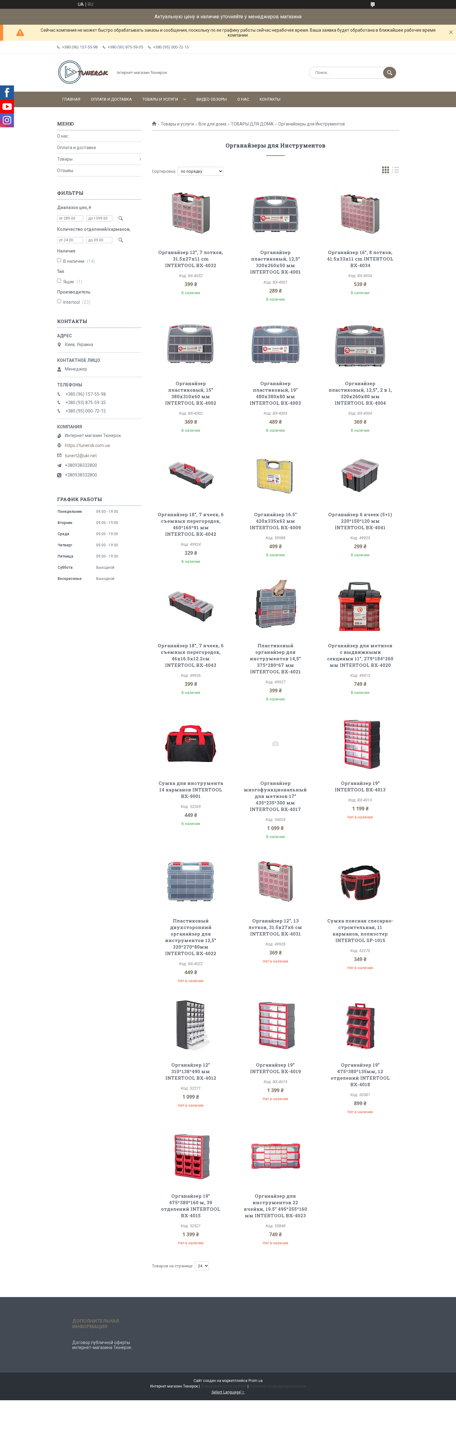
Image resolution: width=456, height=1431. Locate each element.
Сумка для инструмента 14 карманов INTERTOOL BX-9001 (191, 789)
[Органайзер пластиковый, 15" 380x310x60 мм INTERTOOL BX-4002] (190, 344)
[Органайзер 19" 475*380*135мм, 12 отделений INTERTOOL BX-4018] (360, 1025)
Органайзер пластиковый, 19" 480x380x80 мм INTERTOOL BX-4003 (275, 393)
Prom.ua (255, 1381)
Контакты (270, 99)
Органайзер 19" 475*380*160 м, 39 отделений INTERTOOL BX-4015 (190, 1206)
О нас (243, 99)
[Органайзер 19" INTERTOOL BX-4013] (360, 744)
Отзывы (65, 170)
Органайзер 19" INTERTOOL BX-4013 (360, 786)
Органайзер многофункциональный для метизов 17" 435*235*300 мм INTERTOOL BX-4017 (275, 796)
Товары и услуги (160, 99)
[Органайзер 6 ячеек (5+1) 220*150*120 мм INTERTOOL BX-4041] (360, 475)
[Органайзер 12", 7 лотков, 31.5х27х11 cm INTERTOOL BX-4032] (190, 213)
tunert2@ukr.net (81, 455)
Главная (71, 99)
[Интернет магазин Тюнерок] (83, 83)
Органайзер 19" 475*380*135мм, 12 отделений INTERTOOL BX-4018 (360, 1074)
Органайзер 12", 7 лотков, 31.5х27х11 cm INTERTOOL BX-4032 (190, 258)
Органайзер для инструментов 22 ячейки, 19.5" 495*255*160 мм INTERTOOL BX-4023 (275, 1206)
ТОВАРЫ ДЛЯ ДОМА (252, 123)
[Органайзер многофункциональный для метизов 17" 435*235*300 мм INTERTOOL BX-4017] (275, 744)
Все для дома (212, 123)
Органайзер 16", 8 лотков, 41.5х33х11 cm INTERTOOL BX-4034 (360, 258)
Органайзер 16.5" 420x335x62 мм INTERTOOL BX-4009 (275, 521)
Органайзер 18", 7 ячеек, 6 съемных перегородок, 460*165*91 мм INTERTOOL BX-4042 (191, 524)
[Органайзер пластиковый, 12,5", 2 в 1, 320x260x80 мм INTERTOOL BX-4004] (360, 344)
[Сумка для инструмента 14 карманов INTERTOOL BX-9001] (190, 744)
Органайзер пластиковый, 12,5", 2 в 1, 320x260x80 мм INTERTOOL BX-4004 (360, 393)
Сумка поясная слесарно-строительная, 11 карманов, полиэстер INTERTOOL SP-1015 (360, 930)
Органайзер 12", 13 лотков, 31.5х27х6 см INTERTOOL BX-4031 (275, 927)
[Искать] (389, 73)
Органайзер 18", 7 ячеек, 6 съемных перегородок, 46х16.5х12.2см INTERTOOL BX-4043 (191, 655)
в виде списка (395, 171)
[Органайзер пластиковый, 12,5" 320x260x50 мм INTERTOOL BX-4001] (275, 213)
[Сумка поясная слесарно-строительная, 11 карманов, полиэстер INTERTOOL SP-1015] (360, 881)
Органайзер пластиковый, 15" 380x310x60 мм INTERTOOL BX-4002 (190, 393)
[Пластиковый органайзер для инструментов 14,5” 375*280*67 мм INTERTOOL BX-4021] (275, 606)
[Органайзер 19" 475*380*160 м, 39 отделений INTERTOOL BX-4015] (190, 1156)
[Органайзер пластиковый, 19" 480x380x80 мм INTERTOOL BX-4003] (275, 344)
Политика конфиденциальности (277, 1386)
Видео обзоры (211, 99)
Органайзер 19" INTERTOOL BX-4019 (275, 1068)
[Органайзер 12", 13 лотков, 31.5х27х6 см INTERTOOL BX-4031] (275, 881)
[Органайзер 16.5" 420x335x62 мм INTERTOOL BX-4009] (275, 475)
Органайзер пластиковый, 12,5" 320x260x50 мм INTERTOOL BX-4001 (275, 262)
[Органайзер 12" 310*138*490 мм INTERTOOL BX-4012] (190, 1025)
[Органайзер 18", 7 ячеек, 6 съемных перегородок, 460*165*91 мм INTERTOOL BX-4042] (190, 475)
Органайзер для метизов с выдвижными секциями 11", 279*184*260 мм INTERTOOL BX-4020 (360, 655)
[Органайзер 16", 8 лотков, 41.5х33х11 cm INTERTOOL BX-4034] (360, 213)
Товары (65, 159)
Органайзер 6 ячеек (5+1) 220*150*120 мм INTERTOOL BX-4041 (360, 521)
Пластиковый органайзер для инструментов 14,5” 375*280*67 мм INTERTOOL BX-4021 (275, 658)
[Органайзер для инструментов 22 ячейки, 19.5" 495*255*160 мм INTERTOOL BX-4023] (275, 1156)
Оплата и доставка (111, 99)
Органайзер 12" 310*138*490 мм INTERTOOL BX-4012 (190, 1071)
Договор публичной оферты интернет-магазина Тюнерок (101, 1345)
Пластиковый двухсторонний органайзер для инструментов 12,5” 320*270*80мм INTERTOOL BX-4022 (190, 937)
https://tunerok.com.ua (87, 445)
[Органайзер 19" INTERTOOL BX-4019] (275, 1025)
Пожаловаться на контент (224, 1386)
